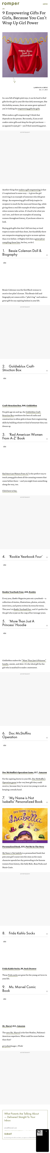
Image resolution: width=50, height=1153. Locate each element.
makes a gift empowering (29, 189)
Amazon (43, 772)
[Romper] (10, 4)
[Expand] (38, 1131)
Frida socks (13, 975)
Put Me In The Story (35, 846)
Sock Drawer (30, 968)
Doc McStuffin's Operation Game (17, 772)
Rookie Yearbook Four (13, 592)
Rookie (32, 592)
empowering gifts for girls (29, 108)
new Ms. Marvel (13, 1032)
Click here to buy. (9, 490)
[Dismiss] (46, 1131)
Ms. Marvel (7, 1026)
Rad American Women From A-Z (15, 474)
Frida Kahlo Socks (11, 968)
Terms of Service (33, 1137)
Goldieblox (31, 405)
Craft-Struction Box (11, 405)
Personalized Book (11, 846)
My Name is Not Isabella (12, 853)
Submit (8, 1134)
